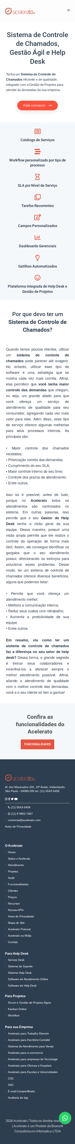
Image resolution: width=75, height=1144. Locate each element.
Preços (12, 897)
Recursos (14, 903)
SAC (11, 1084)
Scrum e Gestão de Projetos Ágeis (29, 1002)
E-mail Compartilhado (21, 1091)
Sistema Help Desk (20, 972)
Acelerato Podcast (19, 929)
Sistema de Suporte (20, 966)
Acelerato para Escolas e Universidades (33, 1072)
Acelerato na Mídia (19, 935)
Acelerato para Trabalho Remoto (28, 1033)
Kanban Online (17, 1009)
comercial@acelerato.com (24, 820)
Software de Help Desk (22, 985)
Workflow (13, 1015)
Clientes (13, 890)
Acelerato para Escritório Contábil (29, 1040)
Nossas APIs (16, 910)
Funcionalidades (18, 884)
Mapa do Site (16, 922)
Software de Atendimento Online (28, 979)
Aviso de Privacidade (18, 826)
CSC (11, 1078)
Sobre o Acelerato (19, 858)
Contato (13, 942)
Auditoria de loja (18, 1097)
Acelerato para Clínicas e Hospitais (30, 1065)
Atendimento (16, 865)
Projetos (13, 871)
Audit (11, 877)
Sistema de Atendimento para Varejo (31, 1046)
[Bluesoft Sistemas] (20, 777)
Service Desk (16, 959)
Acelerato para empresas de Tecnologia (33, 1059)
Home (12, 852)
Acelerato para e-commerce (25, 1052)
